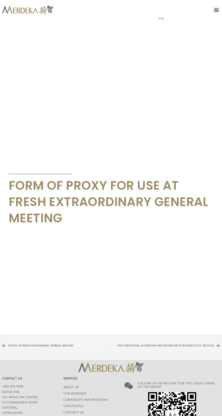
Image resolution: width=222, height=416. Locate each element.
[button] (216, 9)
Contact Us (73, 412)
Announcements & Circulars (39, 168)
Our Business (74, 393)
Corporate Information (85, 400)
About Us (71, 387)
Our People (73, 406)
